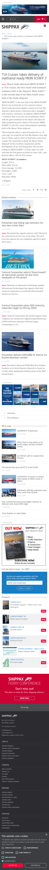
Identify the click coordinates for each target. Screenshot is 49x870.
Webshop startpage (8, 753)
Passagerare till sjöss (9, 797)
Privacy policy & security (10, 756)
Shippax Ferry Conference (11, 748)
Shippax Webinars (8, 758)
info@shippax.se (6, 730)
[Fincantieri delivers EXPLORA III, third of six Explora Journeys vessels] (18, 341)
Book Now (24, 698)
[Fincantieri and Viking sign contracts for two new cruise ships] (18, 209)
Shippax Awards (7, 751)
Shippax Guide (6, 800)
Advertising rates (8, 823)
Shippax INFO (6, 805)
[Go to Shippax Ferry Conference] (25, 681)
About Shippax (7, 769)
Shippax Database (7, 746)
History (4, 776)
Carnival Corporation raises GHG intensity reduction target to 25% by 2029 (23, 306)
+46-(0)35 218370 (10, 726)
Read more (10, 844)
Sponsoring (6, 828)
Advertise (5, 818)
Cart (41, 19)
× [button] (46, 835)
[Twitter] (37, 190)
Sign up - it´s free (24, 588)
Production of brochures (10, 825)
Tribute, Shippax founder (10, 781)
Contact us (5, 771)
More (43, 611)
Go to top (24, 707)
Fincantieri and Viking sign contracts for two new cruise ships (22, 224)
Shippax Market (7, 792)
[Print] (45, 190)
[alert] (24, 851)
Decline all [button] (35, 865)
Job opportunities (8, 779)
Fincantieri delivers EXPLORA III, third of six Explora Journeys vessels (24, 356)
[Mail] (41, 190)
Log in (13, 19)
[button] (24, 861)
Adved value (6, 820)
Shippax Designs (7, 795)
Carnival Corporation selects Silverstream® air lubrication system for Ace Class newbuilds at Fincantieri (24, 275)
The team (5, 774)
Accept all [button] (13, 865)
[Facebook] (33, 190)
